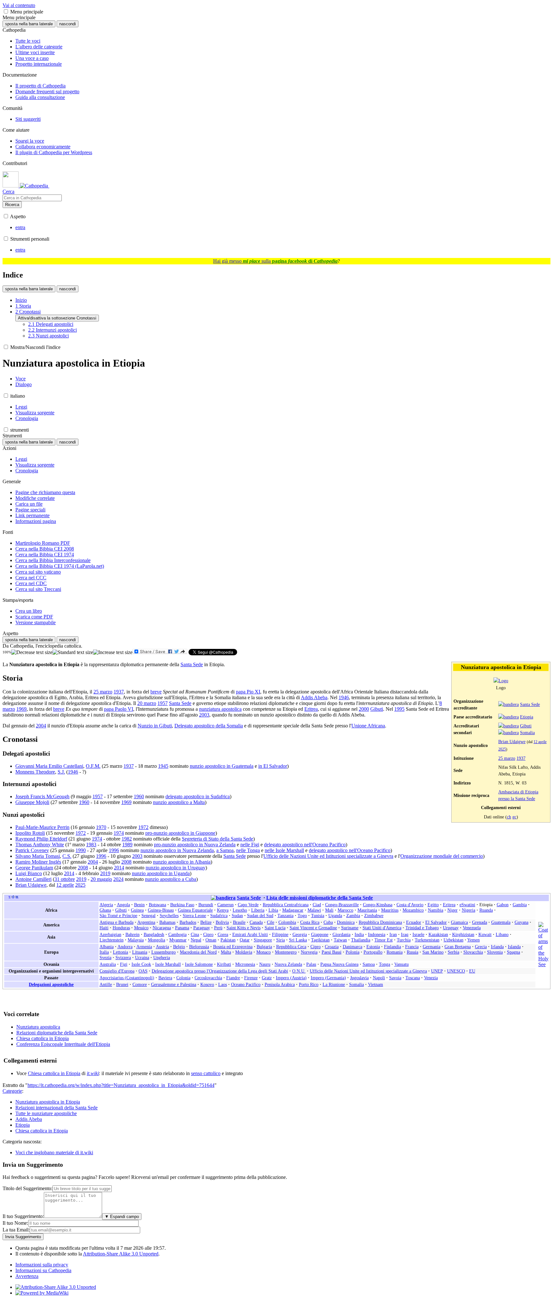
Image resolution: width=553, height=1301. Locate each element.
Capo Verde (248, 904)
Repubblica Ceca (291, 946)
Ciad (317, 904)
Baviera (165, 977)
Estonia (373, 946)
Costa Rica (309, 922)
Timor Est (383, 939)
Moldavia (243, 952)
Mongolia (156, 939)
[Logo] (500, 680)
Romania (395, 952)
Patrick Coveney (32, 850)
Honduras (121, 927)
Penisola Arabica (280, 984)
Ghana (105, 910)
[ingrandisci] (112, 652)
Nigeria (468, 910)
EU (472, 971)
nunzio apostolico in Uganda (161, 873)
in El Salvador (272, 766)
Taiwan (340, 939)
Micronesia (245, 964)
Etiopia (526, 716)
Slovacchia (473, 952)
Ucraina (142, 957)
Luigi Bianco (28, 873)
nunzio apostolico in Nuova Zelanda (177, 850)
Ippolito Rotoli (30, 833)
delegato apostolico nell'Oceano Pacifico (305, 844)
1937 (521, 758)
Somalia (527, 732)
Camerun (225, 904)
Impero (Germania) (328, 977)
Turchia (404, 939)
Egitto (433, 904)
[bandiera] (508, 704)
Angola (123, 904)
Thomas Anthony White (39, 844)
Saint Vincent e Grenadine (313, 927)
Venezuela (472, 927)
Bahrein (132, 934)
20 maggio (101, 879)
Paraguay (201, 927)
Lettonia (120, 952)
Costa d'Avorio (410, 904)
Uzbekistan (453, 939)
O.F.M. (93, 766)
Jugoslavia (359, 977)
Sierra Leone (194, 915)
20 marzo (146, 703)
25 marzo (506, 758)
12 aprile (540, 742)
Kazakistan (438, 934)
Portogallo (373, 952)
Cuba (328, 922)
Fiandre (233, 977)
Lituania (139, 952)
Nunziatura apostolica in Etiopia (47, 1102)
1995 (399, 709)
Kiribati (224, 964)
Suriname (349, 927)
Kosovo (207, 984)
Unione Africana (368, 725)
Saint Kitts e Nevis (243, 927)
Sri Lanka (298, 939)
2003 (204, 714)
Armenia (144, 946)
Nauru (264, 964)
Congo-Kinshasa (377, 904)
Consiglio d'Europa (117, 971)
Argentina (146, 922)
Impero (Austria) (291, 977)
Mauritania (367, 910)
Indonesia (376, 934)
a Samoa (225, 850)
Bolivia (222, 922)
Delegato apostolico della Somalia (208, 725)
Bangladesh (154, 934)
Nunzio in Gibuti (155, 725)
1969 (21, 709)
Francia (412, 946)
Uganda (335, 915)
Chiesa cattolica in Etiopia (42, 1038)
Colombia (287, 922)
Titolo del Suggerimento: (27, 1188)
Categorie (12, 1091)
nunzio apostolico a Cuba (170, 879)
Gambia (520, 904)
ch (509, 816)
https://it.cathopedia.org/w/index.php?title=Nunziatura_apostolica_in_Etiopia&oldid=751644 (121, 1085)
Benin (139, 904)
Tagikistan (320, 939)
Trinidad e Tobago (422, 927)
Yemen (473, 939)
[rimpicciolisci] (31, 652)
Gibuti (526, 725)
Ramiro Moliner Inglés (38, 862)
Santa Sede (530, 704)
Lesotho (240, 910)
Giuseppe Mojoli (32, 802)
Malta (226, 952)
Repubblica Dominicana (380, 922)
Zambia (353, 915)
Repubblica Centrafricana (286, 904)
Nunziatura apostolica (38, 1027)
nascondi (67, 23)
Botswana (157, 904)
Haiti (104, 927)
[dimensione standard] (72, 652)
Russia (412, 952)
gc (514, 816)
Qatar (245, 939)
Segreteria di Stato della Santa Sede (217, 838)
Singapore (263, 939)
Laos (222, 984)
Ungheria (161, 957)
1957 (162, 703)
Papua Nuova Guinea (339, 964)
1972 (143, 827)
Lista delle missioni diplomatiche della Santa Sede (319, 897)
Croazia (332, 946)
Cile (270, 922)
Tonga (384, 964)
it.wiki (93, 1073)
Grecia (481, 946)
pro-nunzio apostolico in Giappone (180, 833)
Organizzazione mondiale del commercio (441, 856)
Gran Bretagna (458, 946)
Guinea (137, 910)
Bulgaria (264, 946)
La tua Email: (16, 1229)
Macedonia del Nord (198, 952)
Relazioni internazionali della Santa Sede (56, 1107)
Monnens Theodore (35, 772)
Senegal (148, 915)
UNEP (437, 971)
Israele (418, 934)
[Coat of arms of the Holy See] (543, 964)
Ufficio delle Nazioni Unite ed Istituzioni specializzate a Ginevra (328, 856)
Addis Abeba (314, 697)
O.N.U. (299, 971)
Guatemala (500, 922)
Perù (218, 927)
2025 (502, 749)
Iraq (404, 934)
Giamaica (459, 922)
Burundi (205, 904)
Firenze (251, 977)
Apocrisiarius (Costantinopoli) (127, 977)
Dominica (346, 922)
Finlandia (392, 946)
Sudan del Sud (260, 915)
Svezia (105, 957)
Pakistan (228, 939)
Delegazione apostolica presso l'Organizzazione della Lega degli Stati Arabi (220, 971)
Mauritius (389, 910)
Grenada (479, 922)
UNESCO (456, 971)
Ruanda (486, 910)
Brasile (239, 922)
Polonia (352, 952)
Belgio (179, 946)
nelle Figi (249, 844)
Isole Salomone (199, 964)
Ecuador (413, 922)
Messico (141, 927)
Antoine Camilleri (33, 879)
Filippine (280, 934)
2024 (118, 879)
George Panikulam (34, 867)
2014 (119, 867)
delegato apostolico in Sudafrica (197, 796)
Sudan (237, 915)
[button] (6, 11)
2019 (105, 873)
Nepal (196, 939)
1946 (344, 697)
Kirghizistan (463, 934)
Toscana (412, 977)
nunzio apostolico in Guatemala (221, 766)
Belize (206, 922)
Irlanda (497, 946)
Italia (104, 952)
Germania (431, 946)
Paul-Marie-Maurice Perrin (42, 827)
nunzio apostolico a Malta (179, 802)
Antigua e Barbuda (116, 922)
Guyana (521, 922)
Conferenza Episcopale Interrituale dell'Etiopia (63, 1044)
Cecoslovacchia (208, 977)
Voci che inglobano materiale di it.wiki (54, 1152)
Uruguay (451, 927)
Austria (162, 946)
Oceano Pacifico (245, 984)
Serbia (453, 952)
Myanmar (178, 939)
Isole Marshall (168, 964)
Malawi (314, 910)
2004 (41, 725)
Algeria (106, 904)
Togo (302, 915)
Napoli (379, 977)
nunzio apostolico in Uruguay (175, 867)
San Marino (433, 952)
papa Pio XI (248, 691)
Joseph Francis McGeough (42, 796)
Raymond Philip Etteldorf (41, 838)
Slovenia (495, 952)
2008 (126, 862)
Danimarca (352, 946)
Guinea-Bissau (161, 910)
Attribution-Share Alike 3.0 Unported (120, 1253)
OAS (143, 971)
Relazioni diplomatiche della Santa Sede (56, 1032)
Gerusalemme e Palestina (173, 984)
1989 (127, 844)
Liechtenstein (112, 939)
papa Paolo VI (118, 709)
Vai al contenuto (19, 5)
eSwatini (467, 904)
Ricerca (12, 204)
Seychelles (169, 915)
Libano (502, 934)
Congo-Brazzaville (342, 904)
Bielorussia (199, 946)
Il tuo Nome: (15, 1223)
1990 (81, 850)
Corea (223, 934)
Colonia (183, 977)
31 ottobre (64, 879)
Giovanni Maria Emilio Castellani (49, 766)
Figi (123, 964)
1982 (127, 838)
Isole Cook (141, 964)
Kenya (222, 910)
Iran (393, 934)
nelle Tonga (248, 850)
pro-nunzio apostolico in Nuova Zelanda (195, 844)
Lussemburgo (163, 952)
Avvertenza (26, 1276)
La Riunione (334, 984)
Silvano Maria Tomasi (37, 856)
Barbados (188, 922)
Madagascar (292, 910)
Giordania (341, 934)
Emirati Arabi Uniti (250, 934)
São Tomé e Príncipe (118, 915)
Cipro (208, 934)
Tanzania (285, 915)
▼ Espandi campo (122, 1216)
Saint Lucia (275, 927)
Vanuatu (401, 964)
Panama (182, 927)
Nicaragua (162, 927)
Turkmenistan (427, 939)
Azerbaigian (110, 934)
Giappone (319, 934)
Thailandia (360, 939)
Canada (256, 922)
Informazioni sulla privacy (41, 1264)
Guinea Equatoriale (195, 910)
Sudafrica (219, 915)
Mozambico (413, 910)
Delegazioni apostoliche (51, 984)
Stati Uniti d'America (382, 927)
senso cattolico (205, 1073)
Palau (311, 964)
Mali (329, 910)
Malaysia (136, 939)
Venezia (431, 977)
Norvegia (309, 952)
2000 (364, 709)
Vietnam (375, 984)
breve (156, 691)
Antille (106, 984)
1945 (163, 766)
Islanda (514, 946)
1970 (101, 827)
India (359, 934)
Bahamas (167, 922)
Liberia (257, 910)
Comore (139, 984)
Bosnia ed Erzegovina (232, 946)
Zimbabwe (373, 915)
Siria (280, 939)
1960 (139, 796)
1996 (114, 850)
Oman (210, 939)
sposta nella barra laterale (29, 23)
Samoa (369, 964)
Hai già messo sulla (275, 261)
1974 (119, 833)
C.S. (66, 856)
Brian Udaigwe (511, 741)
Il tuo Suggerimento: (23, 1216)
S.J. (61, 772)
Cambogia (177, 934)
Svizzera (123, 957)
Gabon (503, 904)
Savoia (395, 977)
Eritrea (311, 709)
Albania (107, 946)
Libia (273, 910)
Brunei (122, 984)
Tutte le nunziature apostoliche (46, 1113)
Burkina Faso (182, 904)
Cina (195, 934)
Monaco (263, 952)
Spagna (513, 952)
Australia (108, 964)
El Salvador (436, 922)
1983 (91, 844)
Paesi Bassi (331, 952)
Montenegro (286, 952)
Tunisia (317, 915)
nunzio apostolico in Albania (182, 862)
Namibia (435, 910)
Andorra (124, 946)
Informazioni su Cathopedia (43, 1270)
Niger (452, 910)
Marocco (345, 910)
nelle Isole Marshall (284, 850)
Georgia (300, 934)
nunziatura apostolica (220, 709)
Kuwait (485, 934)
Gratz (267, 977)
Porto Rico (308, 984)
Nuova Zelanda (288, 964)
